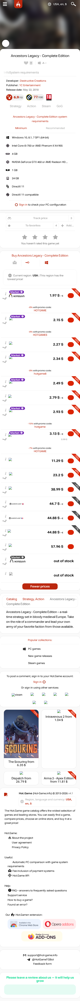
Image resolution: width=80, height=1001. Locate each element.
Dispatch (17, 778)
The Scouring (17, 761)
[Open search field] (73, 4)
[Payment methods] (14, 262)
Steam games (36, 663)
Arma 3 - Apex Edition (59, 778)
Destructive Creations (33, 80)
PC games (34, 648)
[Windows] (46, 262)
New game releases (40, 656)
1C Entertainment (29, 85)
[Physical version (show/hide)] (34, 262)
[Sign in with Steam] (17, 694)
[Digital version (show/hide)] (27, 262)
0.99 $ (64, 439)
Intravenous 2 (55, 716)
